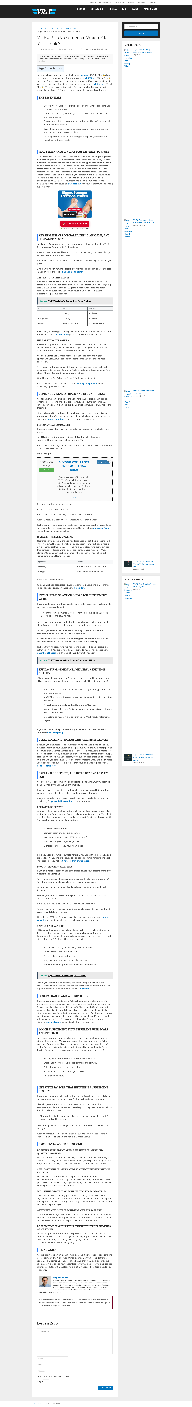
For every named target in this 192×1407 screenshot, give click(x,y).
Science (81, 9)
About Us (93, 2)
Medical (113, 9)
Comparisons (96, 9)
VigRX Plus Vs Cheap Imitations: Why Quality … (143, 51)
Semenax (85, 75)
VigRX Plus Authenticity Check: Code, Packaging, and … (143, 564)
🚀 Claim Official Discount (75, 223)
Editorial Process (105, 2)
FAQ (124, 9)
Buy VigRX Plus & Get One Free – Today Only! (74, 465)
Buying (134, 9)
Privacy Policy (119, 2)
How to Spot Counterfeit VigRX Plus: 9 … (143, 392)
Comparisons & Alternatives (63, 28)
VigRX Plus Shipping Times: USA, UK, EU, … (144, 585)
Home (43, 28)
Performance (150, 9)
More (73, 497)
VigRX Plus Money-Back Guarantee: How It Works (143, 221)
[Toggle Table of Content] (59, 68)
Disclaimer (141, 2)
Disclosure (130, 2)
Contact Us (152, 2)
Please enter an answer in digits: (53, 1376)
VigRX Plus (90, 78)
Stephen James (46, 49)
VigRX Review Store (39, 1404)
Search (141, 33)
